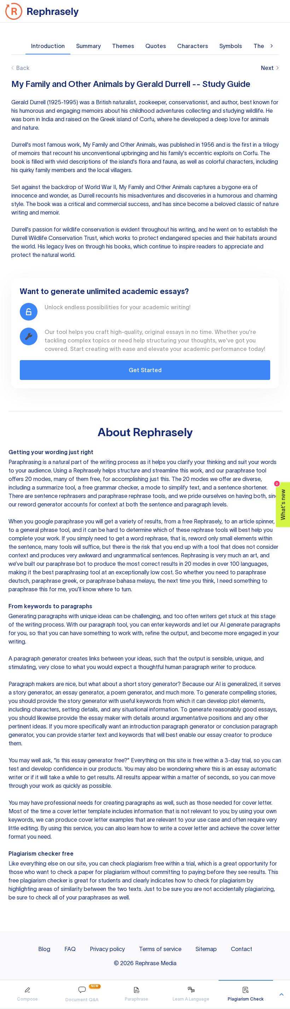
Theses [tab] (263, 46)
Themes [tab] (123, 46)
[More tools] (281, 994)
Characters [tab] (192, 46)
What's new (281, 501)
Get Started (145, 370)
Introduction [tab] (48, 46)
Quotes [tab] (155, 46)
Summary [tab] (88, 46)
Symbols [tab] (230, 46)
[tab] (27, 994)
